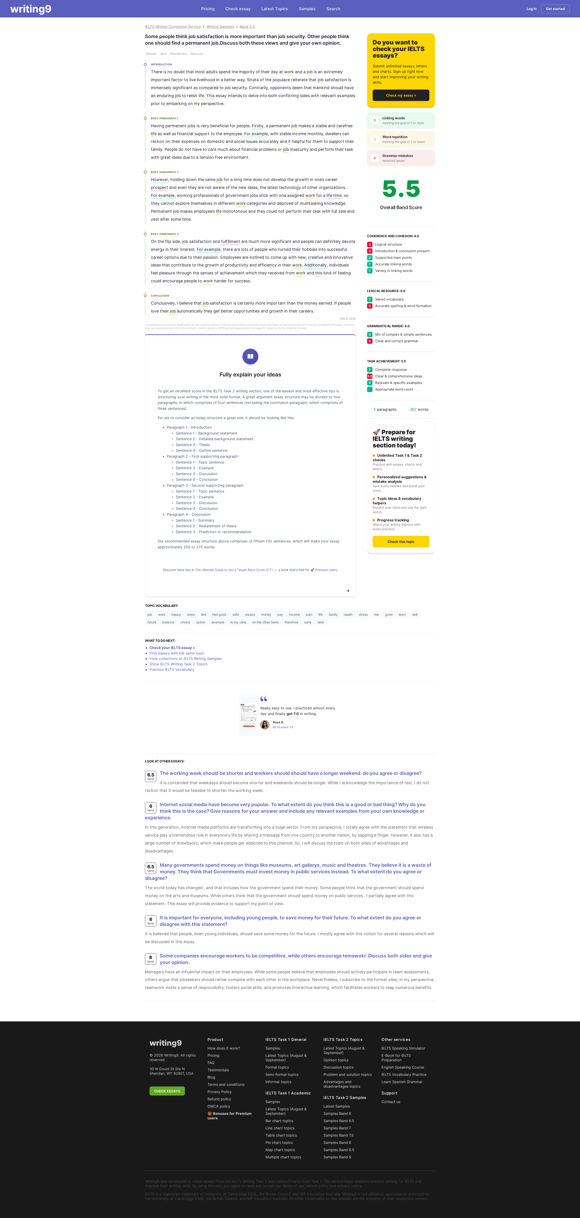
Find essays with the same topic (177, 653)
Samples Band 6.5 (339, 1120)
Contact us (391, 1101)
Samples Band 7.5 (339, 1135)
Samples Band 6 (337, 1113)
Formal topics (277, 1067)
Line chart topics (280, 1128)
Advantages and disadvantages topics (342, 1084)
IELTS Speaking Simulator (403, 1048)
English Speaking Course (403, 1067)
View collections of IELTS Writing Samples (186, 658)
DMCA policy (219, 1106)
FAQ (211, 1062)
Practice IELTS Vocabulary (172, 669)
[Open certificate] (248, 715)
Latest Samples (337, 1106)
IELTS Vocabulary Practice (404, 1074)
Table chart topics (281, 1135)
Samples (307, 8)
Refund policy (219, 1099)
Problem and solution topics (348, 1074)
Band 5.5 (247, 26)
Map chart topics (280, 1149)
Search (333, 8)
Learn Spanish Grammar (402, 1081)
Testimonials (218, 1070)
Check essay (238, 8)
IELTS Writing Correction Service (173, 26)
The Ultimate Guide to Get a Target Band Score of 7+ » (235, 570)
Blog (211, 1077)
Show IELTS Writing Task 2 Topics (179, 664)
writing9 (31, 9)
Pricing (208, 8)
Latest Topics (274, 8)
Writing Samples (220, 26)
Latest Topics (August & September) (286, 1057)
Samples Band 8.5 (339, 1149)
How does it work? (224, 1048)
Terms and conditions (226, 1084)
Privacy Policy (220, 1091)
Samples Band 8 (337, 1142)
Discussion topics (339, 1067)
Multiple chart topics (283, 1157)
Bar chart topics (279, 1120)
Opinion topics (336, 1060)
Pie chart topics (279, 1142)
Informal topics (278, 1081)
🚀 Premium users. (324, 570)
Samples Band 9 (337, 1157)
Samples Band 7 (337, 1128)
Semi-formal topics (282, 1074)
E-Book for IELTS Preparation (396, 1057)
